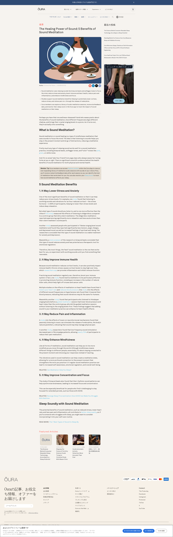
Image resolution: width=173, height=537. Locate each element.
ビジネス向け (109, 9)
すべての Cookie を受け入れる (132, 530)
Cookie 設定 (161, 530)
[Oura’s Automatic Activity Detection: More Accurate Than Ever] (78, 439)
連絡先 (77, 511)
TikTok (141, 503)
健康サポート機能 (81, 9)
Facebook (142, 494)
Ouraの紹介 (67, 17)
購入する (66, 9)
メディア (46, 503)
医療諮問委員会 (48, 497)
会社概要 (46, 491)
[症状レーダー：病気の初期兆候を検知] (94, 439)
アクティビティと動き (79, 447)
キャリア (46, 500)
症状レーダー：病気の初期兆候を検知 (94, 451)
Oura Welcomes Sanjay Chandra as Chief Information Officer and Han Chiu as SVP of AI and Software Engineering (118, 48)
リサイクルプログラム (82, 497)
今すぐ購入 (119, 101)
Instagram (142, 497)
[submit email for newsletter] (31, 506)
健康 (82, 17)
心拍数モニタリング (81, 503)
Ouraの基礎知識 (93, 447)
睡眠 (76, 17)
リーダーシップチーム (50, 494)
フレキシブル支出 (81, 500)
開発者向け (110, 494)
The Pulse (55, 17)
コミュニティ (92, 17)
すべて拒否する (149, 530)
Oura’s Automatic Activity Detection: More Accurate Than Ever (78, 453)
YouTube (142, 508)
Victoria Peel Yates (49, 85)
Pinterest (142, 500)
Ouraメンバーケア (81, 491)
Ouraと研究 (60, 447)
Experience (95, 9)
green (41, 153)
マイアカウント (80, 505)
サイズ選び (78, 494)
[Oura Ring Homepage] (42, 9)
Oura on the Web (80, 508)
